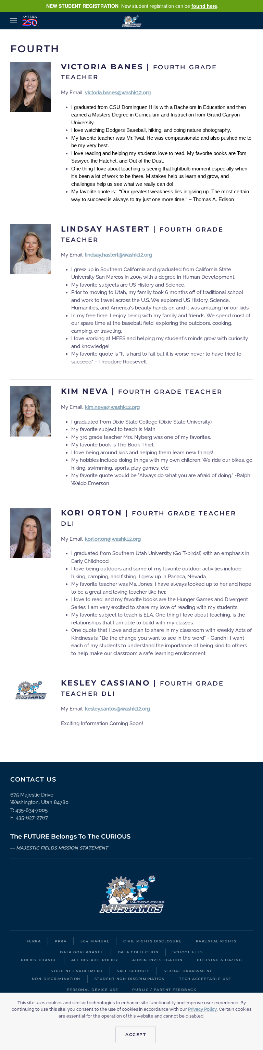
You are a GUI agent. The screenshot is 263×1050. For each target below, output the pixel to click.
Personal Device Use (92, 989)
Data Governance (82, 952)
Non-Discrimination (56, 979)
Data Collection (138, 952)
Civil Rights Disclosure (152, 941)
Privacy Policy (202, 1009)
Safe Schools (133, 971)
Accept (135, 1034)
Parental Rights (216, 941)
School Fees (188, 952)
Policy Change (39, 960)
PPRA (60, 941)
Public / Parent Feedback (164, 989)
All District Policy (94, 960)
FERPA (34, 941)
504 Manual (94, 941)
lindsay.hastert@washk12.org (118, 255)
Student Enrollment (77, 971)
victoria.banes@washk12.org (118, 92)
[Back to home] (132, 20)
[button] (13, 20)
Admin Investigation (157, 960)
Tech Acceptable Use (205, 979)
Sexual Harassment (188, 971)
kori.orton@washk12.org (113, 539)
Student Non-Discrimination (130, 979)
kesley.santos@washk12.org (117, 709)
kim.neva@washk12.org (112, 407)
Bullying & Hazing (219, 960)
